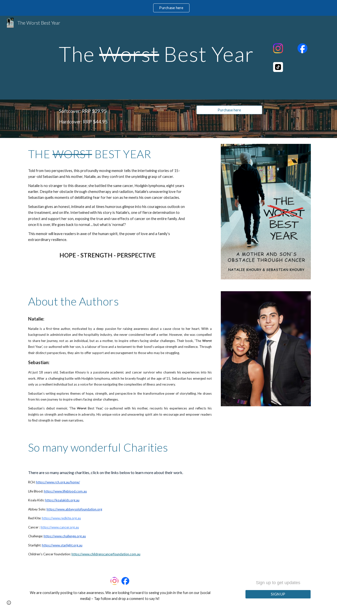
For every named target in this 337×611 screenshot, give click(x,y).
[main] (156, 53)
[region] (168, 8)
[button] (8, 602)
